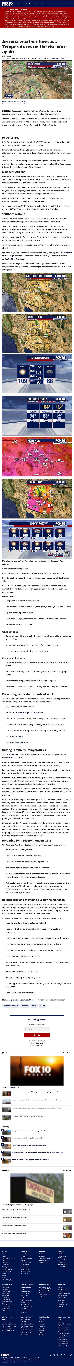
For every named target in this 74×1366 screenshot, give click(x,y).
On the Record (25, 1304)
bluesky (64, 1355)
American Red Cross (14, 845)
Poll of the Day (6, 1271)
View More (67, 1053)
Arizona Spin (5, 1287)
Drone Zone (5, 1297)
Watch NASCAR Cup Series (63, 1330)
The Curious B (25, 1293)
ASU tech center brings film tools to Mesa (14, 1233)
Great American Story (27, 1300)
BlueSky (41, 1332)
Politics (61, 1251)
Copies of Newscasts (64, 1293)
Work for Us (61, 1306)
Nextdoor (42, 1335)
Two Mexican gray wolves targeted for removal (16, 1209)
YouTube (41, 1320)
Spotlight (4, 1310)
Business (41, 1254)
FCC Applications (62, 1296)
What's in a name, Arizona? (26, 1311)
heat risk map (21, 742)
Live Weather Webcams (9, 1324)
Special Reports (6, 1308)
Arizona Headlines (7, 1254)
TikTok (41, 1322)
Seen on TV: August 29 (11, 1087)
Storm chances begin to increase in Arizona (14, 1225)
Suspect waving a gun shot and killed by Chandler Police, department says (38, 1152)
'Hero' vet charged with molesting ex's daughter (29, 1145)
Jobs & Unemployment (45, 1258)
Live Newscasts (6, 1322)
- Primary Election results (63, 1257)
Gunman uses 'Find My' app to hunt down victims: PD (30, 1159)
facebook (47, 1355)
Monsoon (23, 1256)
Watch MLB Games (63, 1328)
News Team (61, 1300)
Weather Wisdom (26, 1271)
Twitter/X (41, 1328)
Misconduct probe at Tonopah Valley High (18, 1205)
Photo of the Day (26, 1332)
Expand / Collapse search (71, 4)
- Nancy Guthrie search (9, 1306)
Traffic (4, 1278)
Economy (42, 1256)
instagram (54, 1355)
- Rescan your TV (63, 1304)
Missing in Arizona (7, 1304)
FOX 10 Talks (24, 1296)
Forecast (23, 1254)
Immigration (5, 1262)
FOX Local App (6, 1328)
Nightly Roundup (7, 1269)
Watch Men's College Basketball (64, 1336)
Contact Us (61, 1291)
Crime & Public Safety (8, 1258)
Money (42, 1251)
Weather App (24, 1267)
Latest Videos (7, 1170)
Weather (24, 1251)
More (43, 4)
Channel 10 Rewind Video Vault (7, 1292)
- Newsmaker (62, 1262)
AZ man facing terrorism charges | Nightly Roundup (28, 1116)
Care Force (5, 1289)
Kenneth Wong (7, 56)
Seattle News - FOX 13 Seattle (45, 1295)
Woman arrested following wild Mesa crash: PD (28, 1138)
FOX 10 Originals (27, 1284)
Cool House (5, 1295)
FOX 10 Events (25, 1322)
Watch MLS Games (63, 1345)
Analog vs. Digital (26, 1287)
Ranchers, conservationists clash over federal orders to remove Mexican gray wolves (37, 1108)
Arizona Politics (62, 1260)
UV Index (19, 736)
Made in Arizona (7, 1302)
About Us (61, 1284)
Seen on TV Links (7, 1273)
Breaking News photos (27, 1330)
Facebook (42, 1326)
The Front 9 (24, 1298)
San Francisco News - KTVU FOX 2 (45, 1291)
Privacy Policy (39, 1043)
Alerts (42, 1006)
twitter (50, 1355)
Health (4, 1260)
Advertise (60, 1287)
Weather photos (25, 1334)
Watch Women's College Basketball (63, 1340)
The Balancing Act (26, 1291)
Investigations (6, 1299)
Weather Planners (26, 1262)
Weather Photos (25, 1269)
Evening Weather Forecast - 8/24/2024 (14, 101)
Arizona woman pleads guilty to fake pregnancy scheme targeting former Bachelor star (38, 1092)
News (34, 1006)
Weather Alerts (25, 1265)
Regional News (45, 1284)
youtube (57, 1355)
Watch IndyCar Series (64, 1334)
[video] (37, 1188)
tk (60, 1355)
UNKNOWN (24, 1309)
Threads (41, 1330)
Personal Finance (44, 1260)
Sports (4, 1275)
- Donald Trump (62, 1266)
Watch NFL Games (63, 1322)
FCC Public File (62, 1298)
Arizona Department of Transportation (23, 754)
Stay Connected (27, 1317)
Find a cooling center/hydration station (24, 712)
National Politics (62, 1264)
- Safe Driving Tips (7, 1280)
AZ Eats (23, 1289)
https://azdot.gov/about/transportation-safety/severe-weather (36, 1000)
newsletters (71, 1355)
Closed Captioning (63, 1289)
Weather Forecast (16, 58)
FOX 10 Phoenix (6, 58)
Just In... (5, 1053)
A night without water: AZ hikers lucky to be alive (29, 1131)
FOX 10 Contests (26, 1320)
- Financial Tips (43, 1262)
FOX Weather (24, 1273)
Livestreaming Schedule (9, 1326)
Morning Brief (6, 1267)
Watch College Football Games (64, 1324)
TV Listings (61, 1302)
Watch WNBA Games (64, 1343)
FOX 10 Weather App (8, 1330)
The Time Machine (26, 1306)
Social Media (44, 1317)
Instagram (42, 1324)
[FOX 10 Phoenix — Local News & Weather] (8, 4)
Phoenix (25, 1006)
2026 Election (62, 1254)
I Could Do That (25, 1302)
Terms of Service (38, 1045)
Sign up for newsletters (27, 1324)
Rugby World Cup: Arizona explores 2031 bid (14, 1217)
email (67, 1355)
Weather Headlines (26, 1258)
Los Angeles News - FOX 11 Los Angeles (45, 1288)
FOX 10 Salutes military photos (27, 1327)
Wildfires (23, 1260)
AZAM (4, 1256)
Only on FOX (7, 1284)
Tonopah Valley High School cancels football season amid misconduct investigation (36, 1100)
